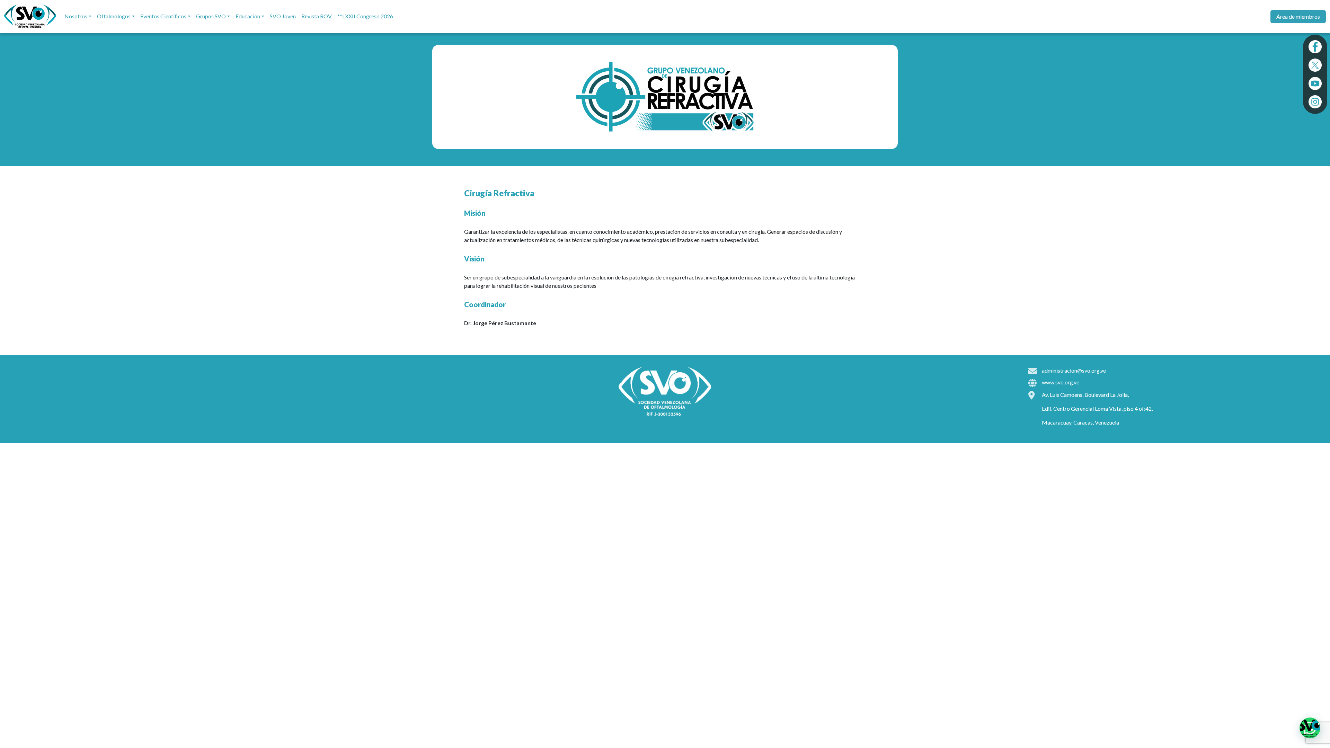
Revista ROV (316, 16)
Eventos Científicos (163, 16)
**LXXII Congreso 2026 (365, 16)
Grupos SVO (211, 16)
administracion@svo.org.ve (1074, 370)
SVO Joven (283, 16)
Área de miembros (1298, 16)
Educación (248, 16)
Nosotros (75, 16)
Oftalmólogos (114, 16)
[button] (1310, 728)
